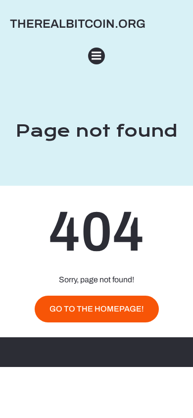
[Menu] (96, 56)
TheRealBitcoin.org (77, 23)
